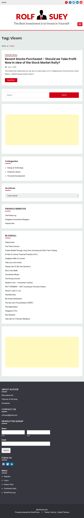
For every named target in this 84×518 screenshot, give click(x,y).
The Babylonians (11, 307)
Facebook (70, 2)
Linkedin (77, 2)
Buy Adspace (10, 315)
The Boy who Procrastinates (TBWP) (19, 303)
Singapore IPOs (11, 311)
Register (7, 476)
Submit (6, 450)
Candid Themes (63, 512)
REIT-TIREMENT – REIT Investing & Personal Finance (25, 287)
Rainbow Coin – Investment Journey (19, 283)
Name (5, 428)
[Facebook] (3, 464)
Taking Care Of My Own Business (18, 267)
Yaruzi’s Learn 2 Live (13, 291)
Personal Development (16, 176)
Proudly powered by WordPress (27, 512)
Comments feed (10, 488)
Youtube (81, 2)
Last (28, 435)
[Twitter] (7, 464)
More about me (7, 395)
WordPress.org (9, 493)
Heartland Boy (10, 295)
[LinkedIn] (11, 464)
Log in (6, 480)
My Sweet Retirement (13, 299)
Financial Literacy (11, 55)
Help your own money (13, 262)
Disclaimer (6, 403)
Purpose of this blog (9, 399)
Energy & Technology (15, 168)
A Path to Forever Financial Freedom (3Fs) (21, 254)
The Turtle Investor (12, 246)
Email (4, 440)
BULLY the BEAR (11, 271)
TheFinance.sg (10, 215)
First (3, 435)
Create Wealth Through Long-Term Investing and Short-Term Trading (31, 250)
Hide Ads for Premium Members (17, 319)
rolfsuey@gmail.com (9, 415)
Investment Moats (12, 275)
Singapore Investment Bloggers (17, 219)
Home (4, 2)
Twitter (73, 2)
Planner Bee (9, 223)
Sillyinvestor (10, 242)
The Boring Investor (12, 279)
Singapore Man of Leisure (15, 258)
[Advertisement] (42, 129)
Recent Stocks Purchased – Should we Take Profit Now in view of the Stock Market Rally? (40, 61)
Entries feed (8, 484)
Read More (11, 80)
